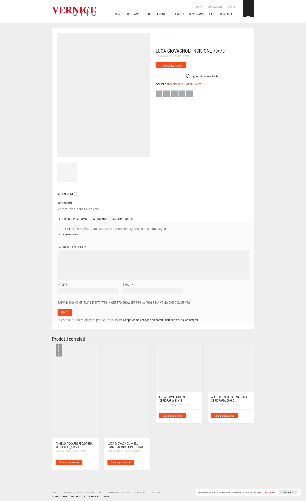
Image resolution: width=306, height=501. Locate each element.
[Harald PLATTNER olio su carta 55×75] (168, 36)
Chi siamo (133, 14)
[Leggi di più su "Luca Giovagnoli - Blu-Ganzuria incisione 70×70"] (145, 462)
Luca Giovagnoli (164, 56)
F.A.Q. (212, 14)
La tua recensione (72, 247)
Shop (148, 14)
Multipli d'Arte (181, 56)
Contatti (232, 6)
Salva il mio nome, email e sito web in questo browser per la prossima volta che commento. (124, 302)
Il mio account (215, 6)
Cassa (199, 6)
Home (118, 14)
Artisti (161, 14)
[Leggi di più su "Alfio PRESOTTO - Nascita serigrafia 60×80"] (249, 415)
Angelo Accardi (63, 451)
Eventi (179, 14)
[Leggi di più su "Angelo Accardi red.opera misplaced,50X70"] (94, 462)
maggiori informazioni (266, 492)
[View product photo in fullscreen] (144, 151)
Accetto (288, 492)
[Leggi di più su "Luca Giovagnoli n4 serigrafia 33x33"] (197, 415)
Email (128, 285)
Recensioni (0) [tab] (67, 194)
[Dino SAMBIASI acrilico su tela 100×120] (159, 36)
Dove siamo (196, 14)
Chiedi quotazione (173, 65)
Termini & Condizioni (119, 492)
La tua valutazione (68, 234)
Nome (62, 285)
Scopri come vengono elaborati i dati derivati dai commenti (160, 320)
